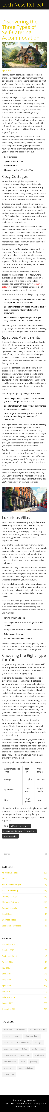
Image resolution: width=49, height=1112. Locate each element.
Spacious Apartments (13, 161)
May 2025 (6, 979)
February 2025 (8, 997)
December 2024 (9, 1009)
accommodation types (13, 831)
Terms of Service (23, 1103)
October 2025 (8, 950)
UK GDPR (31, 1106)
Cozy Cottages (10, 157)
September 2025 (9, 956)
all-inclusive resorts (37, 1030)
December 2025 (9, 944)
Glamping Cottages (10, 902)
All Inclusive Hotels (10, 872)
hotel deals (8, 1042)
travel (23, 1061)
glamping (33, 1061)
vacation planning (11, 1049)
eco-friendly (39, 1055)
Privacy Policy (40, 1103)
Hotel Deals (7, 914)
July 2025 (6, 968)
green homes (9, 1068)
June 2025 (6, 973)
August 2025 (7, 962)
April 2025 (6, 985)
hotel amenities (38, 1049)
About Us (9, 1103)
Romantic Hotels (9, 908)
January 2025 (7, 1003)
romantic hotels (10, 1061)
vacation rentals (10, 836)
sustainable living (23, 1042)
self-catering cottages (20, 826)
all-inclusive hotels (32, 1036)
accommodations (26, 1068)
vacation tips (25, 1055)
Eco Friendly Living (10, 890)
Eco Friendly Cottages (11, 884)
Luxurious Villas (11, 165)
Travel (4, 878)
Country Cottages (10, 896)
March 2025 (7, 991)
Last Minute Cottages (11, 925)
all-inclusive (20, 1030)
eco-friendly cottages (12, 1036)
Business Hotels (9, 919)
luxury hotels (9, 1074)
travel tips (31, 831)
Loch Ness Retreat (23, 4)
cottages (38, 1042)
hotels (24, 1049)
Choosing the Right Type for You (18, 170)
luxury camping (10, 1055)
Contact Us (20, 1106)
